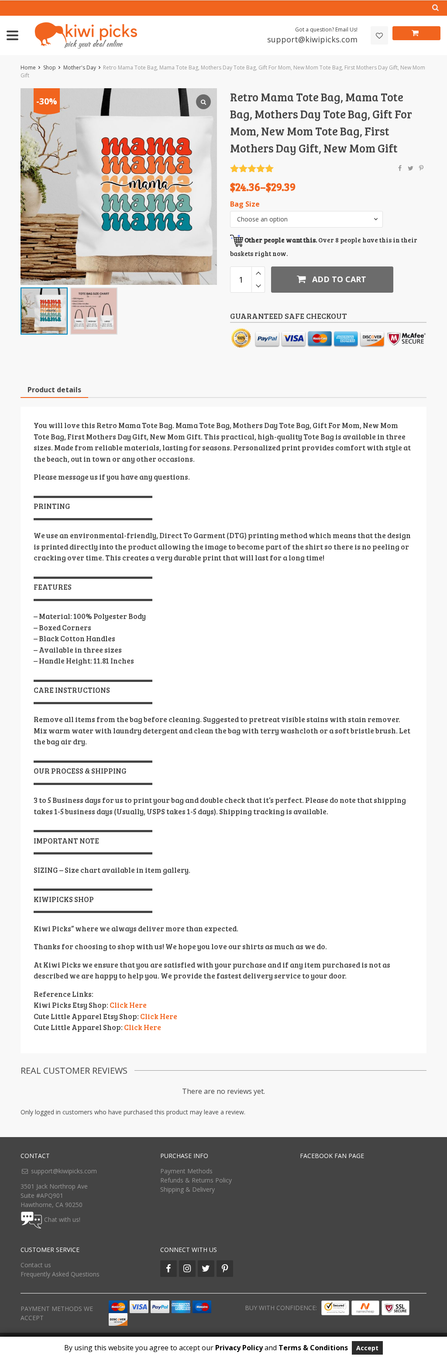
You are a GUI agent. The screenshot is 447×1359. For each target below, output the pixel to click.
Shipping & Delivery (187, 1189)
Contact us (36, 1265)
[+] (258, 273)
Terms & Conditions (313, 1347)
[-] (258, 286)
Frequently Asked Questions (60, 1274)
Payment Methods (186, 1171)
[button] (306, 219)
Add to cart (338, 279)
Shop (49, 67)
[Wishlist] (379, 35)
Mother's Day (79, 67)
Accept (367, 1348)
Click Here (128, 1005)
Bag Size (245, 204)
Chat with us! (62, 1219)
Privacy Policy (239, 1347)
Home (28, 67)
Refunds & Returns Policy (196, 1180)
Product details (54, 389)
